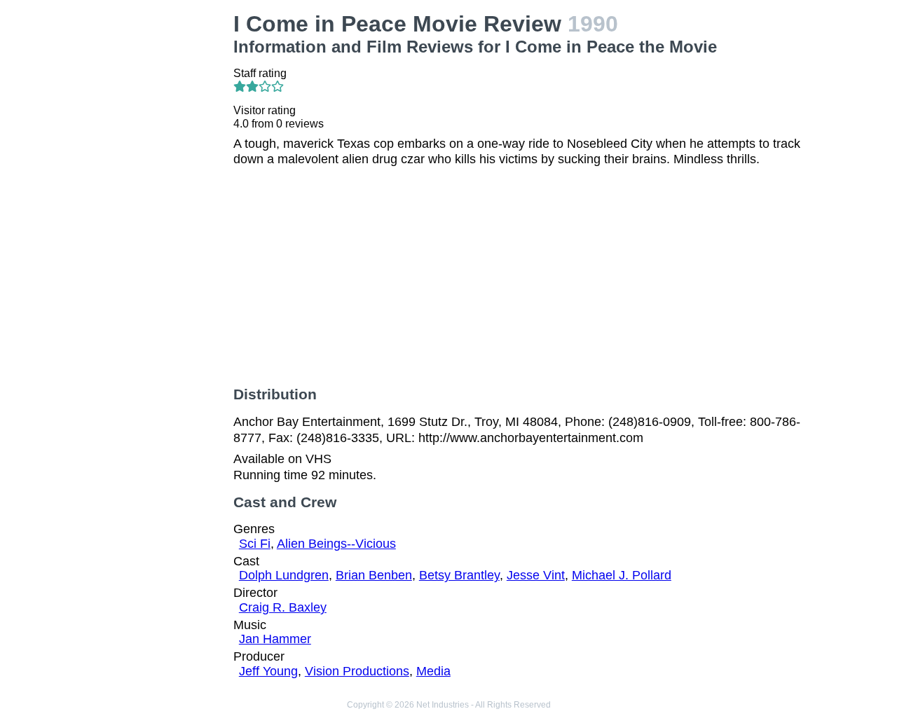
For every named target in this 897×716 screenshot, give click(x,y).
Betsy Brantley (459, 575)
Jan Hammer (275, 639)
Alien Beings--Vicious (336, 544)
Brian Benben (374, 575)
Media (433, 671)
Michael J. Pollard (621, 575)
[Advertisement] (157, 221)
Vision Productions (357, 671)
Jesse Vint (536, 575)
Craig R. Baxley (283, 607)
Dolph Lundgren (284, 575)
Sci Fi (255, 544)
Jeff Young (268, 671)
